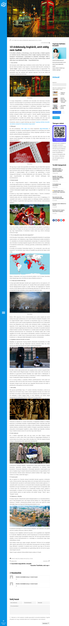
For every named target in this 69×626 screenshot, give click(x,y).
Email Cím (54, 82)
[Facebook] (53, 220)
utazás (40, 40)
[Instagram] (56, 220)
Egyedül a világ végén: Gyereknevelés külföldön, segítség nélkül (58, 178)
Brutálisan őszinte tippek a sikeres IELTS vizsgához (58, 210)
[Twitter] (61, 220)
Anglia (21, 40)
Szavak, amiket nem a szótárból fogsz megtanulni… (59, 191)
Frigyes (17, 577)
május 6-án (27, 128)
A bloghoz (45, 561)
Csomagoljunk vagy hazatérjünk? (56, 184)
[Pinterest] (58, 220)
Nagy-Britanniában (44, 128)
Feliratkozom (56, 117)
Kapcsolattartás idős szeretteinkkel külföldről (57, 197)
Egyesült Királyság (15, 558)
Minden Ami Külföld (33, 40)
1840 (22, 128)
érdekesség (25, 40)
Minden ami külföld (24, 558)
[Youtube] (63, 220)
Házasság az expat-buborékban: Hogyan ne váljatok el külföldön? (57, 170)
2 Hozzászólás (44, 42)
